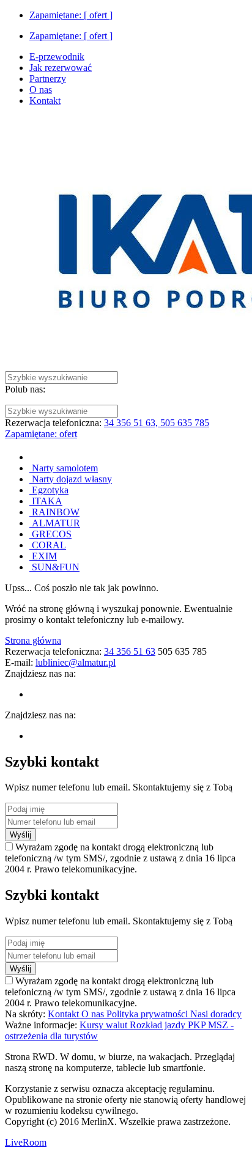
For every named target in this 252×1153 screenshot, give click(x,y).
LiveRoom (25, 1142)
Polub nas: (25, 389)
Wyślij (20, 834)
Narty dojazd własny (70, 479)
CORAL (47, 545)
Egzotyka (49, 490)
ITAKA (45, 501)
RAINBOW (54, 512)
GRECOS (50, 534)
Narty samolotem (63, 468)
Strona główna (33, 640)
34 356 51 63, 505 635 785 (156, 423)
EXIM (43, 556)
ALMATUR (54, 523)
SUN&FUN (54, 567)
